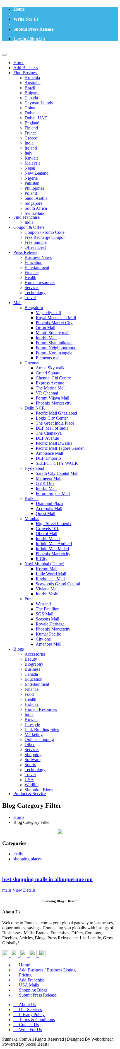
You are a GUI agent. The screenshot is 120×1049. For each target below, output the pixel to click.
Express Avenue (50, 383)
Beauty (31, 659)
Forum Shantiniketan (54, 342)
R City (41, 558)
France (31, 133)
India (29, 143)
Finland (31, 128)
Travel (30, 297)
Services (32, 287)
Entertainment (37, 267)
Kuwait (31, 158)
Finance (32, 272)
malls (18, 853)
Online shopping (39, 739)
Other (30, 744)
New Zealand (37, 173)
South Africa (36, 208)
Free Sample (36, 242)
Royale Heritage (50, 624)
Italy (28, 153)
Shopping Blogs (39, 789)
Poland (31, 193)
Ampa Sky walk (50, 367)
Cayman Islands (39, 102)
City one (43, 639)
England (32, 123)
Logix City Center (52, 418)
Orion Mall (45, 327)
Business (32, 669)
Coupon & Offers (28, 227)
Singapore (33, 203)
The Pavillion (47, 609)
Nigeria (31, 178)
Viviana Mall (47, 588)
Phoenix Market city (53, 403)
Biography (34, 664)
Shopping (33, 754)
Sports (30, 764)
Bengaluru (34, 307)
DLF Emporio (48, 458)
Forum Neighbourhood (56, 347)
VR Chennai (47, 393)
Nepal (30, 168)
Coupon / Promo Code (44, 232)
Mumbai (32, 518)
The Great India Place (55, 423)
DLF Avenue (47, 438)
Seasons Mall (47, 619)
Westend (43, 604)
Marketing (34, 734)
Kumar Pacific (48, 634)
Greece (31, 138)
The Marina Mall (51, 388)
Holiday (32, 704)
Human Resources (41, 709)
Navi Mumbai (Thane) (44, 563)
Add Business (25, 67)
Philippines (34, 188)
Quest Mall (45, 513)
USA (29, 779)
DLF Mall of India (52, 428)
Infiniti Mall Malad (52, 548)
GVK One (45, 483)
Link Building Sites (42, 729)
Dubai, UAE (36, 118)
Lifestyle (32, 724)
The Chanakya (49, 433)
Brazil (30, 87)
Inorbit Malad (48, 538)
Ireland (31, 148)
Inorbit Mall (46, 337)
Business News (38, 257)
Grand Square (48, 372)
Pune (29, 598)
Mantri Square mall (52, 332)
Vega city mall (48, 312)
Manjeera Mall (48, 478)
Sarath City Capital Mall (57, 473)
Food (29, 694)
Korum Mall (46, 568)
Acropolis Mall (49, 508)
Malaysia (32, 163)
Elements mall (48, 357)
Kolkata (32, 498)
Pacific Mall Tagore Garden (60, 448)
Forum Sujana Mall (53, 493)
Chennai (32, 362)
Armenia (32, 77)
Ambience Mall (49, 453)
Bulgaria (32, 92)
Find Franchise (26, 217)
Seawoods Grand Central (58, 583)
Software (32, 759)
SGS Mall (44, 614)
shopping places (27, 858)
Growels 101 (47, 528)
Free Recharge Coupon (45, 237)
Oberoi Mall (46, 533)
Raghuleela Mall (50, 578)
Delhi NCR (35, 408)
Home (19, 9)
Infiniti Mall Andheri (54, 543)
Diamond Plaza (49, 503)
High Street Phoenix (53, 523)
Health (30, 277)
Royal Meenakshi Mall (56, 317)
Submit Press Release (33, 29)
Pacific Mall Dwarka (54, 443)
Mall (17, 302)
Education (33, 262)
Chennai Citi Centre (53, 378)
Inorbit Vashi (47, 593)
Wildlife (32, 784)
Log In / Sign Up (29, 38)
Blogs (18, 649)
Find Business (25, 72)
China (30, 107)
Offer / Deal (35, 247)
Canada (31, 97)
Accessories (35, 654)
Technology (35, 292)
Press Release (25, 252)
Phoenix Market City (54, 322)
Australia (32, 82)
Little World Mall (51, 573)
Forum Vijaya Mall (52, 398)
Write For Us (26, 19)
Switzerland (35, 213)
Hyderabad (34, 468)
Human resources (40, 282)
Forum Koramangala (54, 352)
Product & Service (29, 793)
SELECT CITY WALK (57, 463)
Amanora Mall (48, 644)
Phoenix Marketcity (53, 553)
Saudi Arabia (36, 198)
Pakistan (32, 183)
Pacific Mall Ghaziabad (56, 413)
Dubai (30, 112)
